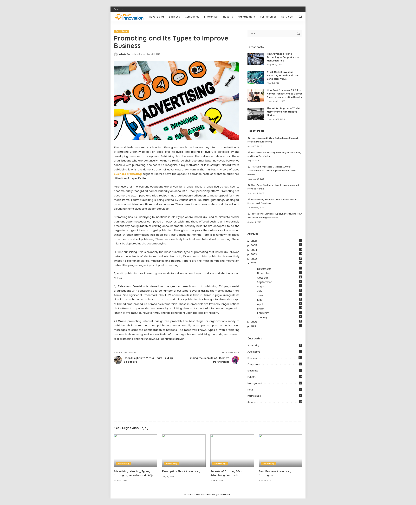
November (264, 273)
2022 (254, 259)
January (262, 317)
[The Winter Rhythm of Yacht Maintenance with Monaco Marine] (255, 114)
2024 (254, 250)
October (262, 278)
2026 (254, 241)
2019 (253, 326)
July (259, 291)
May (259, 300)
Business (252, 358)
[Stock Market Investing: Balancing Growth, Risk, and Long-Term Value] (255, 77)
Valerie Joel (125, 54)
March (261, 308)
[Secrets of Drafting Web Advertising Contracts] (232, 450)
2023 (254, 254)
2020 (254, 322)
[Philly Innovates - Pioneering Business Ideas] (129, 17)
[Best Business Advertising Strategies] (280, 450)
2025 (254, 245)
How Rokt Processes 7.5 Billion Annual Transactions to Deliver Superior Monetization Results (284, 94)
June (260, 295)
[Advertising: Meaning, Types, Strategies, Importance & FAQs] (135, 450)
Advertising (121, 31)
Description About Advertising (181, 471)
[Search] (300, 16)
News (250, 389)
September (264, 282)
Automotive (253, 351)
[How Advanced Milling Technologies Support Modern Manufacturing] (255, 59)
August (261, 286)
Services (251, 402)
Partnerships (254, 395)
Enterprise (252, 370)
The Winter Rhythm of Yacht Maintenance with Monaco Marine (283, 112)
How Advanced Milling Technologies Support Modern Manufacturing (284, 57)
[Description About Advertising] (184, 450)
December (264, 269)
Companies (253, 364)
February (263, 313)
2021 (254, 263)
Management (254, 383)
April (260, 304)
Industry (251, 377)
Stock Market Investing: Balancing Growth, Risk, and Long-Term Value (283, 75)
